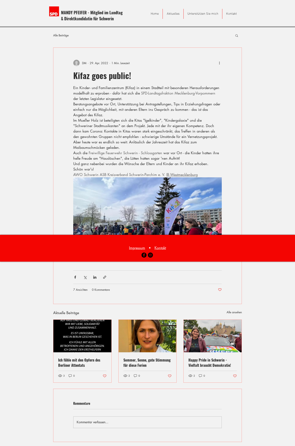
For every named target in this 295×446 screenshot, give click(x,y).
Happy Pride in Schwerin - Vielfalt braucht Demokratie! (209, 362)
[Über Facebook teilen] (75, 277)
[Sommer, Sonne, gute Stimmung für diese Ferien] (148, 336)
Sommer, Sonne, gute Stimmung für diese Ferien (147, 362)
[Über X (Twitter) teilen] (85, 277)
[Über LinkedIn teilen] (95, 277)
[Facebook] (143, 255)
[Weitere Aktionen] (219, 63)
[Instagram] (150, 255)
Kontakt (160, 247)
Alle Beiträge (61, 35)
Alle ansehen (234, 312)
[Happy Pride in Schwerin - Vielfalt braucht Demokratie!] (213, 336)
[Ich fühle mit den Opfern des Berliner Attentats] (82, 336)
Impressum (137, 247)
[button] (237, 35)
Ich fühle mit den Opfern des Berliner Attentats (79, 362)
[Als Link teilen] (105, 277)
